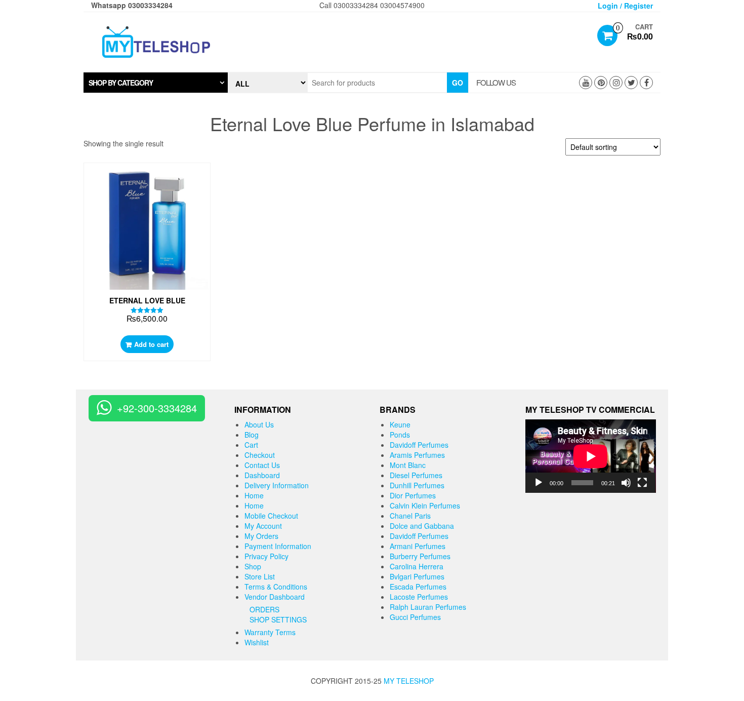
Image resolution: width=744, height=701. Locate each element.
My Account (263, 526)
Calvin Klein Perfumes (425, 505)
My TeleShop (409, 681)
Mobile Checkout (271, 516)
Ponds (400, 435)
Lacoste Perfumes (419, 597)
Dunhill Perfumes (417, 485)
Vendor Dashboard (274, 597)
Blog (251, 435)
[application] (590, 456)
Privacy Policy (266, 556)
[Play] (538, 483)
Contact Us (262, 465)
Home (254, 495)
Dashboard (262, 475)
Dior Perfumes (413, 495)
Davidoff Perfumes (419, 445)
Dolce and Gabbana (422, 526)
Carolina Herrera (416, 566)
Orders (264, 609)
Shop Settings (278, 619)
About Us (259, 424)
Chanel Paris (410, 516)
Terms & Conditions (275, 586)
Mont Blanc (408, 465)
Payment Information (277, 546)
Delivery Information (276, 485)
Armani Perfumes (417, 546)
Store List (259, 576)
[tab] (156, 82)
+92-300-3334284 (157, 408)
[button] (156, 82)
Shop (252, 566)
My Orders (261, 536)
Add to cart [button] (151, 344)
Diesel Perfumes (416, 475)
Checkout (259, 455)
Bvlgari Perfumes (417, 576)
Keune (400, 424)
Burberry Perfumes (420, 556)
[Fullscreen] (642, 483)
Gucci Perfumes (415, 617)
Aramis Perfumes (417, 455)
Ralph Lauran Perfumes (428, 607)
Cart (251, 445)
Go (457, 82)
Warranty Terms (270, 632)
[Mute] (626, 483)
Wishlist (256, 642)
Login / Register (625, 6)
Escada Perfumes (418, 586)
